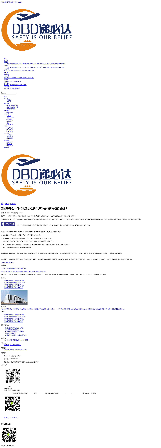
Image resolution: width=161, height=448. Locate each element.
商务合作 (23, 85)
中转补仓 (52, 309)
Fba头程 (17, 78)
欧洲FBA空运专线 (20, 71)
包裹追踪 (14, 2)
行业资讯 (12, 81)
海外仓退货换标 (12, 63)
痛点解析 (18, 81)
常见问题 (6, 76)
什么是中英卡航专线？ (12, 330)
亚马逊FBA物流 (71, 309)
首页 (5, 58)
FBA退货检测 (45, 309)
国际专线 (6, 72)
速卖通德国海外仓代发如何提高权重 (14, 282)
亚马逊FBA (11, 78)
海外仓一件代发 (21, 63)
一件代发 (11, 262)
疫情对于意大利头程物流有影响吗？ (16, 335)
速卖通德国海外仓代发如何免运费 (14, 281)
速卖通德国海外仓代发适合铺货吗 (14, 286)
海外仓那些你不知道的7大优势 (14, 328)
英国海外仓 (5, 262)
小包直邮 (90, 309)
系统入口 (9, 2)
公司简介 (6, 85)
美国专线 (110, 309)
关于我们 (6, 83)
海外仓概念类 (6, 309)
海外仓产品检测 (41, 63)
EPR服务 (6, 88)
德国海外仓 (24, 309)
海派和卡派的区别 (10, 333)
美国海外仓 (31, 309)
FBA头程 (6, 69)
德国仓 (6, 65)
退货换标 (38, 309)
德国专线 (116, 309)
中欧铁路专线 (30, 71)
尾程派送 (63, 309)
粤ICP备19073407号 (6, 393)
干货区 (6, 79)
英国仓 (6, 62)
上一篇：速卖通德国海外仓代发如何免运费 (13, 268)
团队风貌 (18, 85)
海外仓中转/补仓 (32, 63)
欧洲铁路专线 (97, 309)
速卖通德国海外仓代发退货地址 (13, 288)
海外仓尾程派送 (51, 63)
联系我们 (12, 85)
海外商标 (31, 78)
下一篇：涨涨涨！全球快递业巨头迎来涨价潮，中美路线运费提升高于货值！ (23, 271)
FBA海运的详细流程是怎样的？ (14, 331)
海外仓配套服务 (61, 63)
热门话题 (6, 81)
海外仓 (6, 60)
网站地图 (3, 2)
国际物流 (104, 309)
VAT (21, 340)
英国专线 (6, 74)
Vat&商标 (6, 86)
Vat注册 (12, 88)
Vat (27, 78)
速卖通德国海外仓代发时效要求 (13, 284)
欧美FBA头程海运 (9, 71)
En (1, 202)
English (20, 2)
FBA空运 (84, 309)
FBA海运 (79, 309)
